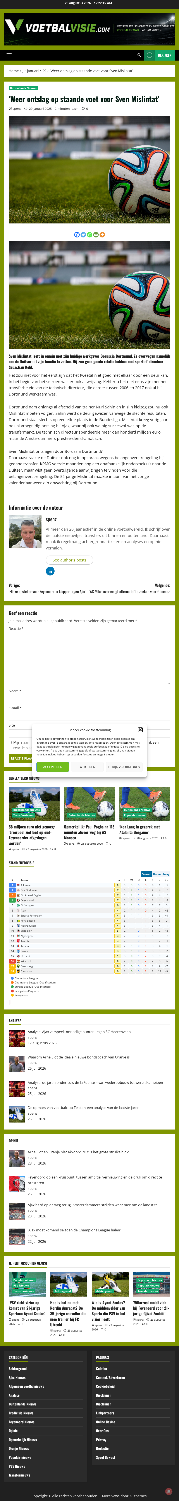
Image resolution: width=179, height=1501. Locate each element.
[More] (102, 234)
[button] (140, 730)
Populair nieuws (134, 815)
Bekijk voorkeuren (124, 767)
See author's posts (69, 560)
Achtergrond (63, 1291)
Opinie (13, 1430)
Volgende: (130, 588)
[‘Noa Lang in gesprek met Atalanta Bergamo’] (144, 804)
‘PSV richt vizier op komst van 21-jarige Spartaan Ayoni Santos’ (27, 1308)
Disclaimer (103, 1395)
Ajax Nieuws (17, 1377)
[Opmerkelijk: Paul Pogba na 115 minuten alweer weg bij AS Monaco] (89, 804)
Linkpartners (105, 1413)
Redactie (102, 1448)
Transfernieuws (23, 815)
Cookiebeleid (105, 1386)
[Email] (96, 234)
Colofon (101, 1368)
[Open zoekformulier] (139, 55)
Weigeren (87, 767)
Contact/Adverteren (110, 1377)
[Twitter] (83, 234)
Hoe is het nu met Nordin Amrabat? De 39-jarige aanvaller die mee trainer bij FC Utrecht (68, 1313)
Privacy (101, 1439)
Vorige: (47, 588)
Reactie (16, 628)
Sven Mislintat (20, 356)
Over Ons (102, 1430)
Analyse (14, 1395)
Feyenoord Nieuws (150, 1280)
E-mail (15, 708)
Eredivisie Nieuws (21, 1413)
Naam (15, 691)
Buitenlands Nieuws (23, 88)
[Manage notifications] (168, 1491)
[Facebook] (77, 234)
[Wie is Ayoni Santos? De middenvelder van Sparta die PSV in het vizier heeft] (110, 1284)
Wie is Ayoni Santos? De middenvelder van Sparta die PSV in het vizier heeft (108, 1311)
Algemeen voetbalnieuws (26, 1386)
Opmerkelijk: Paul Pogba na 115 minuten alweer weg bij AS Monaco (89, 832)
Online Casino (105, 1421)
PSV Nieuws (21, 1285)
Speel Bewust (105, 1457)
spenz (17, 108)
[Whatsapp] (89, 234)
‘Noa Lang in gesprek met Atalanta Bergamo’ (139, 829)
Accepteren (52, 767)
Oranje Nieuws (19, 1448)
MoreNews (111, 1496)
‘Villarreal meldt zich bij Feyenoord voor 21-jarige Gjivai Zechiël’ (151, 1308)
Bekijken (164, 55)
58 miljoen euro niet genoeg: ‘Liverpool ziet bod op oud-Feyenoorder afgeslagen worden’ (32, 835)
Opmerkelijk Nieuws (23, 1439)
